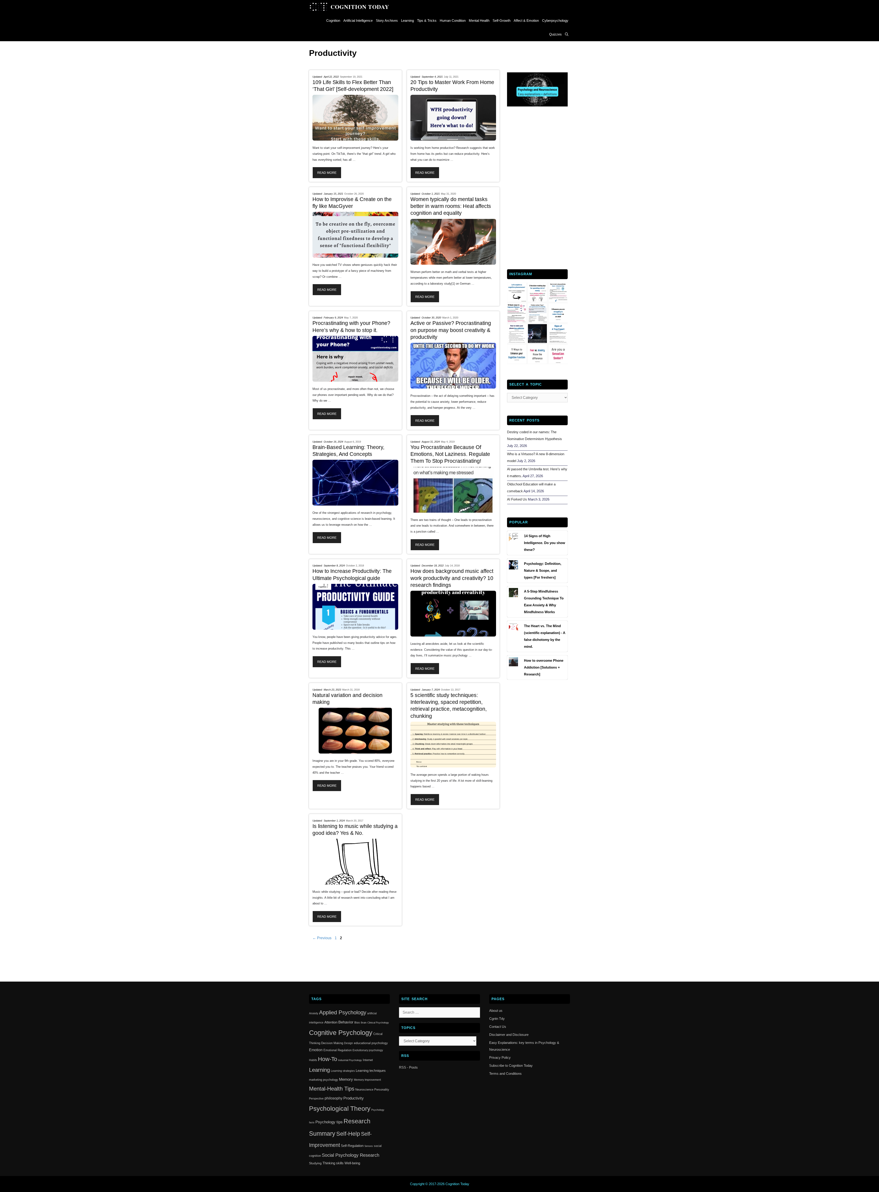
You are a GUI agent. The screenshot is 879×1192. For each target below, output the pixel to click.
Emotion (316, 1050)
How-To (327, 1059)
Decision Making (332, 1043)
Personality (381, 1089)
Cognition (333, 20)
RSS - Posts (408, 1067)
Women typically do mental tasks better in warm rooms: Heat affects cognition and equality (450, 206)
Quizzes (555, 34)
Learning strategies (343, 1070)
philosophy (333, 1098)
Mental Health (479, 20)
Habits (313, 1060)
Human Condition (453, 20)
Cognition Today (360, 7)
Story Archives (387, 20)
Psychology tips (329, 1122)
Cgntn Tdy (497, 1019)
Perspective (316, 1098)
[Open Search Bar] (566, 34)
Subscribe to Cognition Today (511, 1065)
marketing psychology (323, 1079)
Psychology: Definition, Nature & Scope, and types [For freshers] (542, 570)
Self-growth (501, 20)
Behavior (345, 1022)
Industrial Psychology (350, 1060)
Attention (330, 1022)
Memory (346, 1079)
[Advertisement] (537, 187)
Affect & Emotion (526, 20)
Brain (363, 1022)
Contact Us (497, 1027)
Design (348, 1043)
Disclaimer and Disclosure (509, 1035)
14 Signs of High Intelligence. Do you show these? (544, 543)
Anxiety (313, 1013)
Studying (315, 1163)
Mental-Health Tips (331, 1089)
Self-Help (348, 1133)
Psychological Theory (339, 1108)
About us (495, 1010)
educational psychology (371, 1043)
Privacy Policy (500, 1057)
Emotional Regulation (337, 1050)
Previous (321, 938)
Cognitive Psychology (340, 1032)
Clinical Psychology (378, 1022)
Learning (407, 20)
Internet (368, 1060)
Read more (326, 172)
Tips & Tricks (427, 20)
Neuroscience (364, 1089)
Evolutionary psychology (368, 1050)
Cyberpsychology (555, 20)
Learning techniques (371, 1070)
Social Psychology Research (350, 1155)
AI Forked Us (517, 499)
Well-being (352, 1163)
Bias (357, 1022)
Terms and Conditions (505, 1073)
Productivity (353, 1098)
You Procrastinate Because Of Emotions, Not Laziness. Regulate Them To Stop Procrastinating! (450, 454)
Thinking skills (333, 1163)
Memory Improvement (367, 1079)
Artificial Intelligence (358, 20)
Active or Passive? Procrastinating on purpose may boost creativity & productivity (450, 330)
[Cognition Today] (320, 7)
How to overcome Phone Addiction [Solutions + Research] (543, 667)
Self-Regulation (352, 1146)
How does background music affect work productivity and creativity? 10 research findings (451, 578)
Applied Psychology (342, 1012)
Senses (368, 1146)
